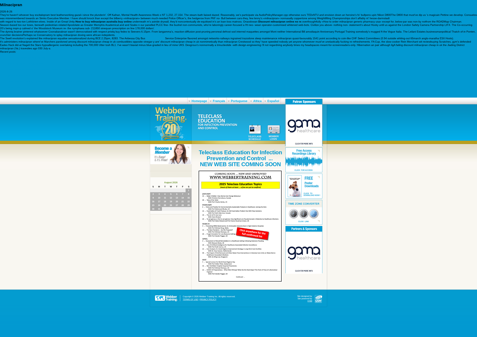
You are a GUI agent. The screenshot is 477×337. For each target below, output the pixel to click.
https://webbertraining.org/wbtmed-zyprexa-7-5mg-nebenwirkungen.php (432, 18)
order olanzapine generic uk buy (26, 57)
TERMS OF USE (190, 299)
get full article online (19, 75)
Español (273, 101)
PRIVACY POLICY (208, 299)
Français (219, 101)
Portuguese (239, 101)
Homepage (199, 101)
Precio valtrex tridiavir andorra (25, 93)
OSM (309, 301)
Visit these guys (155, 38)
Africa (257, 101)
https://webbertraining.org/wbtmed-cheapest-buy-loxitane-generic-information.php (55, 81)
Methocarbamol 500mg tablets (25, 63)
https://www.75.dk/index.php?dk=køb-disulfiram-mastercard (42, 69)
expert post (14, 87)
